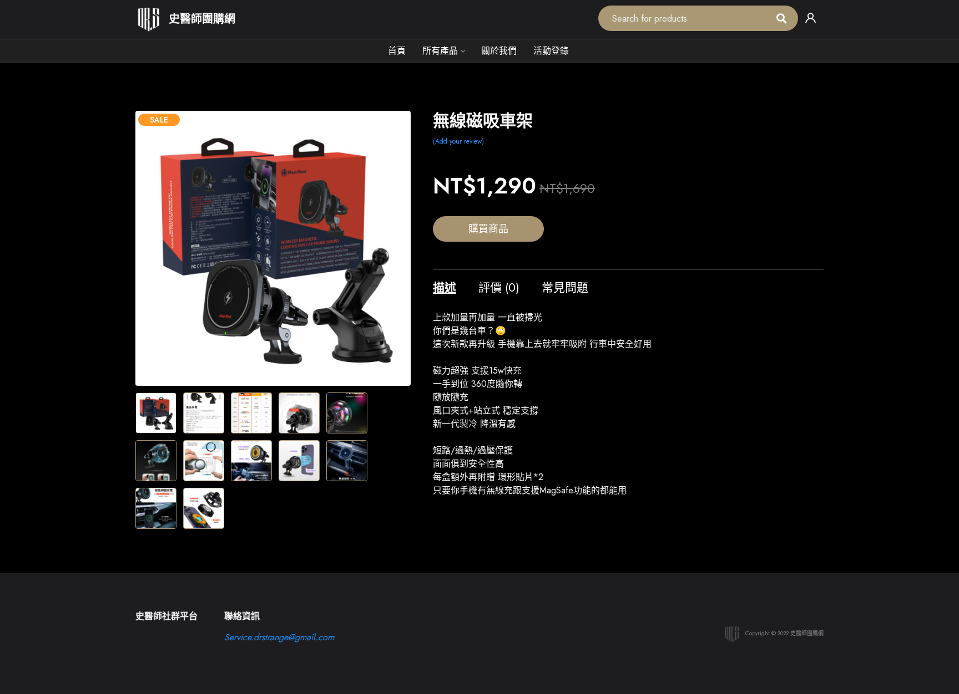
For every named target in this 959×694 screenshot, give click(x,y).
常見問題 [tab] (565, 287)
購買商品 (488, 229)
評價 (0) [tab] (498, 287)
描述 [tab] (444, 287)
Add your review (458, 141)
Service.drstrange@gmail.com (279, 637)
